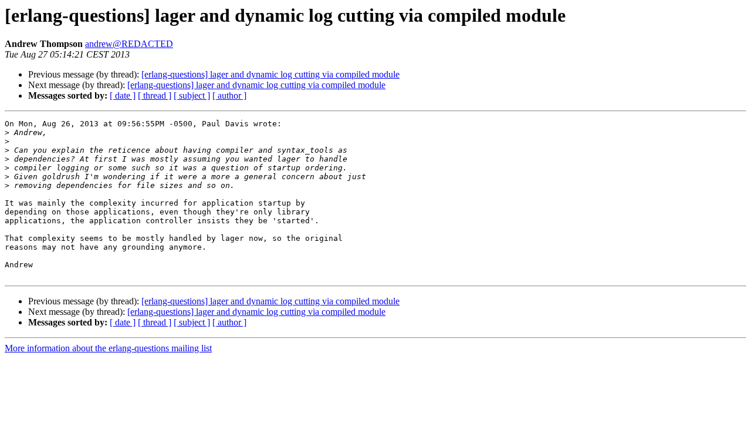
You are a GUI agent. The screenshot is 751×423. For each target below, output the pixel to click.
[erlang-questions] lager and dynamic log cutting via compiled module (270, 74)
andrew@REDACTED (129, 44)
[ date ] (123, 95)
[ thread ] (154, 95)
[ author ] (229, 95)
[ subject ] (192, 95)
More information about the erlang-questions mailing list (108, 348)
